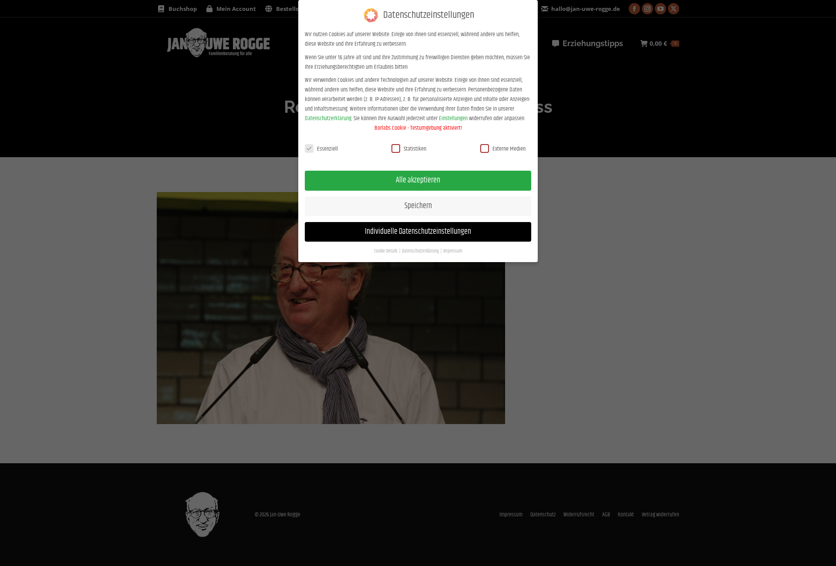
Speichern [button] (418, 206)
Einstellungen (453, 118)
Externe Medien (509, 149)
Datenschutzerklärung (328, 118)
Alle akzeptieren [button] (418, 180)
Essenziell (327, 149)
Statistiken (415, 149)
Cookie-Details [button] (386, 251)
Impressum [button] (452, 251)
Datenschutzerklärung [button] (421, 251)
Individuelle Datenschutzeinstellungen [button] (418, 231)
